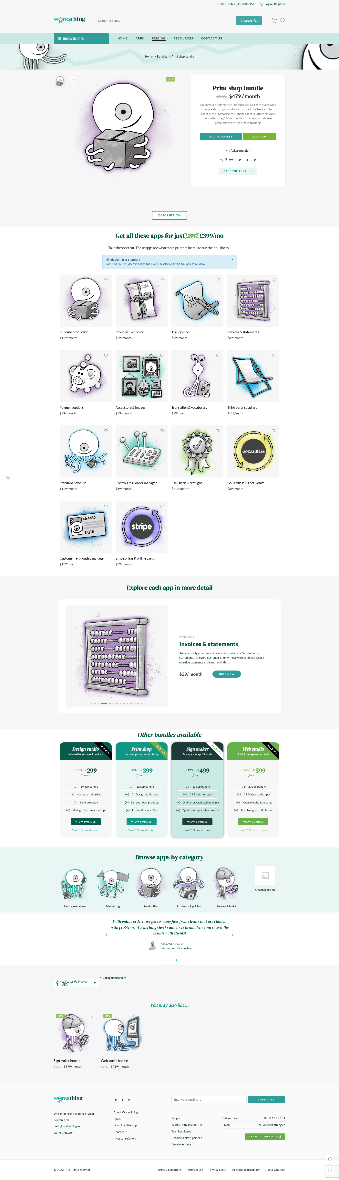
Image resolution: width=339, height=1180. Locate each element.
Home (149, 56)
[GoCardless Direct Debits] (253, 451)
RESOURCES (183, 38)
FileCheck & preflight (186, 483)
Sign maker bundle (67, 1061)
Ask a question (240, 150)
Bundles (162, 56)
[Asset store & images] (142, 376)
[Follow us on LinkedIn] (128, 1099)
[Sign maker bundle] (75, 1033)
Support (176, 1118)
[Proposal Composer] (142, 301)
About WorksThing (126, 1112)
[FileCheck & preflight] (197, 451)
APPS (140, 38)
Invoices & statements (243, 332)
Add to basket (221, 136)
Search (246, 20)
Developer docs (181, 1144)
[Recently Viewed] (329, 1170)
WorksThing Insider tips (186, 1125)
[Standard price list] (86, 451)
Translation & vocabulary (189, 408)
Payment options (72, 408)
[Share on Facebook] (247, 159)
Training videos (181, 1131)
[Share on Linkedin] (254, 159)
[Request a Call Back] (329, 1158)
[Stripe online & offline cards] (142, 527)
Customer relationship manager (82, 558)
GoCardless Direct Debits (245, 483)
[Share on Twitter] (239, 159)
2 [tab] (95, 703)
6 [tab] (113, 703)
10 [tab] (127, 703)
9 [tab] (124, 703)
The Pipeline (180, 332)
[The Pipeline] (197, 301)
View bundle (85, 821)
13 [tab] (138, 703)
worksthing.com (64, 1132)
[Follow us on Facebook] (122, 1099)
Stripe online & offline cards (135, 558)
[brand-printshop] (60, 81)
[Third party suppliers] (253, 376)
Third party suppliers (242, 408)
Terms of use (195, 1170)
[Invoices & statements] (253, 301)
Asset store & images (130, 408)
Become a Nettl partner (186, 1138)
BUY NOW (260, 136)
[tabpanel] (169, 656)
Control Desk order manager (136, 483)
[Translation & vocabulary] (197, 376)
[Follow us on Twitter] (115, 1099)
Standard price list (73, 483)
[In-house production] (86, 301)
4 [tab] (102, 703)
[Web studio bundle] (122, 1033)
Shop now (227, 673)
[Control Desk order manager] (142, 451)
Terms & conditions (169, 1170)
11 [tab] (131, 703)
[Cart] (274, 20)
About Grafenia (275, 1170)
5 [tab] (108, 703)
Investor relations (125, 1138)
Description (169, 215)
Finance (187, 636)
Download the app (125, 1125)
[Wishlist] (73, 80)
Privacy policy (218, 1170)
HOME (123, 38)
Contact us (121, 1132)
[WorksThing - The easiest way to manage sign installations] (69, 21)
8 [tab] (120, 703)
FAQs (117, 1119)
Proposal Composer (130, 332)
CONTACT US (211, 38)
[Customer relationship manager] (86, 527)
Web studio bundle (114, 1061)
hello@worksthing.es (67, 1126)
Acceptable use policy (246, 1170)
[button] (162, 960)
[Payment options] (86, 376)
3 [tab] (98, 703)
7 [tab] (117, 703)
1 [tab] (91, 703)
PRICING (159, 38)
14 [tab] (141, 703)
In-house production (74, 332)
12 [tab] (134, 703)
